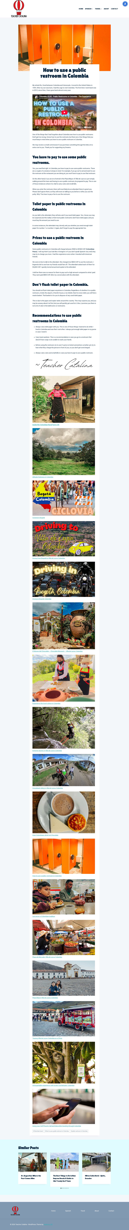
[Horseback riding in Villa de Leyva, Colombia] (63, 770)
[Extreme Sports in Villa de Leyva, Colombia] (63, 728)
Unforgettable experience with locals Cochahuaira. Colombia (53, 1085)
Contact (114, 9)
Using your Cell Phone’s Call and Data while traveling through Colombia (56, 1126)
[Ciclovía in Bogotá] (63, 498)
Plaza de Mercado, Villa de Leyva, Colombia (47, 957)
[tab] (62, 1188)
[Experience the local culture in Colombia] (63, 678)
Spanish (68, 1211)
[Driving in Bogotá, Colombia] (63, 579)
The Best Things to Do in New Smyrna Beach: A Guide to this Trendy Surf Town (64, 1178)
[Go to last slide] (22, 1169)
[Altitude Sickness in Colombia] (63, 451)
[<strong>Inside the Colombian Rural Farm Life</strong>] (63, 399)
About (106, 9)
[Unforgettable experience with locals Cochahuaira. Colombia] (63, 1062)
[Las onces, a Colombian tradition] (63, 896)
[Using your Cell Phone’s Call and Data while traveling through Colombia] (63, 1106)
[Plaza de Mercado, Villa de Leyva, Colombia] (63, 937)
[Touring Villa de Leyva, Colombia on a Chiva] (63, 1018)
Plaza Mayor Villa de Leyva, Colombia (45, 998)
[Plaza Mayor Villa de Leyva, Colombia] (63, 978)
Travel (83, 1211)
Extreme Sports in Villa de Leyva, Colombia (47, 751)
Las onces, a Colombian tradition (43, 916)
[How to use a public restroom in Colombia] (63, 856)
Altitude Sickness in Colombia (42, 477)
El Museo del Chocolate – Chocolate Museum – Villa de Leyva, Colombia (57, 651)
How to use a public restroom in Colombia (47, 876)
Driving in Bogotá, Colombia (41, 599)
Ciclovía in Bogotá (38, 518)
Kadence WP (48, 1224)
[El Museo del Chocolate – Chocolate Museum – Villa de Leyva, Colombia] (63, 625)
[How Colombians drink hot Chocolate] (63, 812)
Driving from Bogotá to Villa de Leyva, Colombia (48, 558)
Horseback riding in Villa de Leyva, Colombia (47, 788)
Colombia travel (38, 1131)
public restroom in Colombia (79, 1131)
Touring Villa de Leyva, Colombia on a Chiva (47, 1038)
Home (81, 9)
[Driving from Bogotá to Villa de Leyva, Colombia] (63, 538)
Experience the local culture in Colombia (46, 703)
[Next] (107, 1169)
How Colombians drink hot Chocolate (45, 835)
